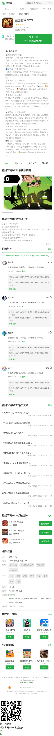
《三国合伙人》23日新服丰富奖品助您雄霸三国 (17, 483)
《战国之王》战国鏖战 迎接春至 (16, 422)
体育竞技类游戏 (27, 564)
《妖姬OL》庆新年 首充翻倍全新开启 (17, 462)
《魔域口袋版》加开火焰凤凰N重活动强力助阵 (17, 452)
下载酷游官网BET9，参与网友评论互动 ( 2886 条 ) (27, 255)
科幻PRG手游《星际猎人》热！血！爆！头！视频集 (17, 412)
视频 (45, 575)
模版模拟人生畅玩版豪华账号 (27, 660)
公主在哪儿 (9, 660)
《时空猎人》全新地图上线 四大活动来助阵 (17, 442)
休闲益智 (13, 570)
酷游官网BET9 (7, 3)
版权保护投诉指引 (27, 682)
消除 (25, 575)
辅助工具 (13, 564)
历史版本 (46, 163)
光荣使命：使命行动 (44, 660)
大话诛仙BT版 (9, 630)
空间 (18, 581)
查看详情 (45, 523)
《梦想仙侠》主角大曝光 (13, 432)
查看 (10, 636)
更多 (50, 249)
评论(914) (19, 163)
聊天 (11, 581)
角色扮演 (40, 564)
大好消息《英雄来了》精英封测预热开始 (17, 503)
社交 (38, 575)
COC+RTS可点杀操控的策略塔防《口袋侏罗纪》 (17, 493)
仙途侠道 (27, 630)
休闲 (11, 575)
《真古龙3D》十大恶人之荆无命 (16, 473)
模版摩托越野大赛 (44, 630)
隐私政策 (11, 594)
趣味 (18, 575)
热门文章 (32, 163)
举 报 (1, 732)
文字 (32, 575)
